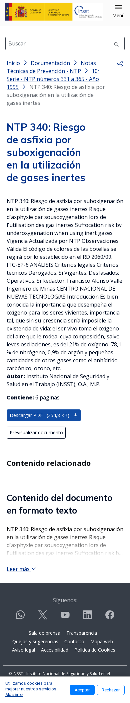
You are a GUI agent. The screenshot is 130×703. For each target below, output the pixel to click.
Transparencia (81, 633)
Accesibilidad (54, 650)
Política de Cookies (94, 650)
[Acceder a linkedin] (87, 617)
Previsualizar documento (36, 432)
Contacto (74, 641)
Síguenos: (65, 600)
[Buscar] (116, 43)
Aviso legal (23, 650)
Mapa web (101, 641)
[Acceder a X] (42, 617)
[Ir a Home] (54, 12)
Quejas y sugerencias (35, 641)
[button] (118, 12)
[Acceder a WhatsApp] (20, 617)
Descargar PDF (39, 415)
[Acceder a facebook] (109, 617)
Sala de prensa (44, 633)
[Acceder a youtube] (65, 617)
